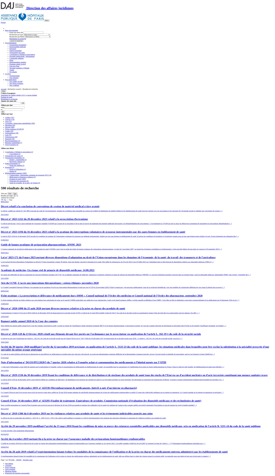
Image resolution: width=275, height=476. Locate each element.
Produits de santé (6, 97)
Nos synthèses (14, 85)
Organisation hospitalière (17, 45)
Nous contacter (10, 467)
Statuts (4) (12, 171)
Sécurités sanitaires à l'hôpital (19, 68)
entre (3, 107)
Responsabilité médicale (17, 47)
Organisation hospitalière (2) (14, 158)
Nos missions (13, 78)
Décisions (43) (10, 125)
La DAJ (8, 74)
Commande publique (16, 58)
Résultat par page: (7, 196)
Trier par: (4, 193)
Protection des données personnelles (17, 473)
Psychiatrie (13, 72)
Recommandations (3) (12, 141)
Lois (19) (8, 135)
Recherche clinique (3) (17, 162)
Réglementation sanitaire (17, 62)
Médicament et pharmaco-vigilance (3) (22, 177)
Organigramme (14, 76)
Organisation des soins (17, 52)
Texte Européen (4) (11, 145)
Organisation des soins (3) (14, 156)
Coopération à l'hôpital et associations (22, 54)
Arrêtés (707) (9, 117)
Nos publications (11, 80)
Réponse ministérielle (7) (13, 143)
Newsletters (9, 464)
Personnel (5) (9, 167)
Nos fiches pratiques (16, 83)
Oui (5, 200)
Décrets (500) (9, 127)
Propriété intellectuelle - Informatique (22, 56)
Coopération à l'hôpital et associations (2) (19, 152)
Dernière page (28, 460)
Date (9, 193)
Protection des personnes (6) (19, 181)
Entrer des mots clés (16, 32)
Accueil (3, 89)
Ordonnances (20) (11, 137)
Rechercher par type (16, 35)
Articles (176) (10, 119)
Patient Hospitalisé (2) (12, 163)
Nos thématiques (10, 43)
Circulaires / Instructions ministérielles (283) (20, 123)
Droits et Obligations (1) (17, 169)
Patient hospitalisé (15, 51)
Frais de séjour (14, 66)
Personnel (12, 49)
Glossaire (8, 465)
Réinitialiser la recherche (17, 39)
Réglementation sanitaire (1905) (16, 173)
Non (10, 200)
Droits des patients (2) (16, 165)
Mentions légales (11, 471)
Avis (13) (8, 121)
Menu (47, 20)
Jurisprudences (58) (11, 133)
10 (17, 460)
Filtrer (3, 91)
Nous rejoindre (10, 469)
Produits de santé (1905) (17, 179)
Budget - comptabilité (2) (17, 160)
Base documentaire (11, 30)
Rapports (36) (10, 139)
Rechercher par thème (16, 37)
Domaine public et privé (17, 64)
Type (14, 193)
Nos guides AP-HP (15, 82)
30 (20, 460)
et (1, 109)
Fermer (3, 22)
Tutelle (11, 70)
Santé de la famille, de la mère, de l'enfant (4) (24, 183)
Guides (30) (9, 131)
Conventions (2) (14, 154)
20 (19, 460)
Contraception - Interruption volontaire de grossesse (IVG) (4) (30, 175)
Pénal (11, 60)
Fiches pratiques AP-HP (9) (14, 129)
